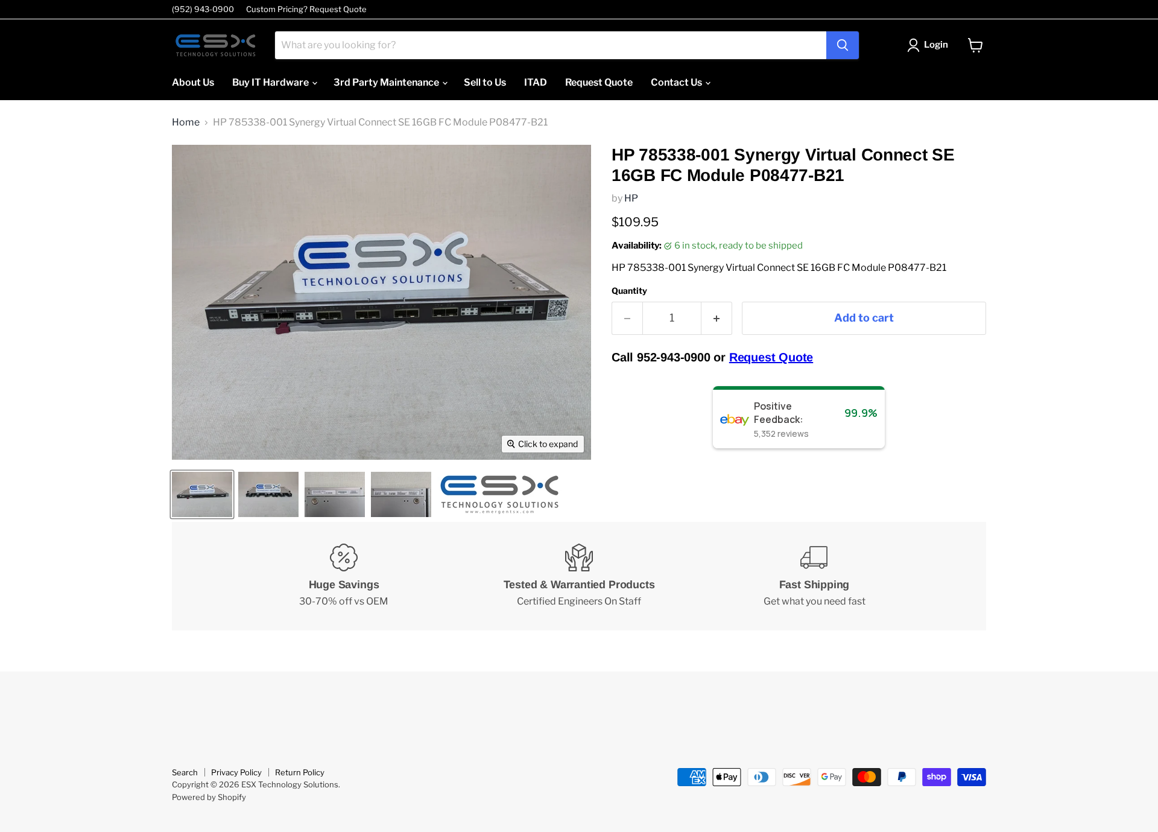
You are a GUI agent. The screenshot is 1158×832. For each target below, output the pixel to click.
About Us (193, 82)
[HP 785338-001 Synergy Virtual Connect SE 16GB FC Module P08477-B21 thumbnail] (202, 494)
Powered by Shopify (209, 797)
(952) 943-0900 (203, 9)
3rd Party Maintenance (387, 82)
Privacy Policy (236, 772)
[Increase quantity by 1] (716, 318)
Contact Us (677, 82)
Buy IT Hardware (271, 82)
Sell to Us (485, 82)
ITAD (535, 82)
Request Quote (599, 82)
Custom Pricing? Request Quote (306, 9)
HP (631, 198)
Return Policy (299, 772)
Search (185, 772)
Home (186, 122)
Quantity (629, 291)
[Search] (842, 45)
